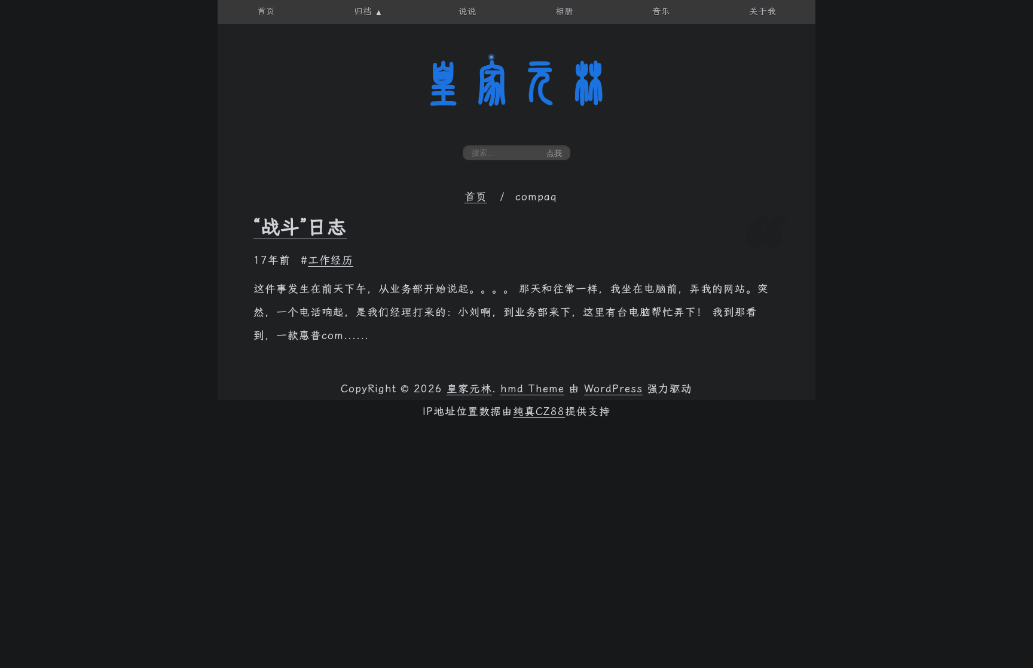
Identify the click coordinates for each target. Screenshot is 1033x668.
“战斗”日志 (300, 227)
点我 (554, 153)
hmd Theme (532, 389)
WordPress (613, 389)
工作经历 (330, 260)
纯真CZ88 (539, 411)
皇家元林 (516, 83)
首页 (475, 197)
